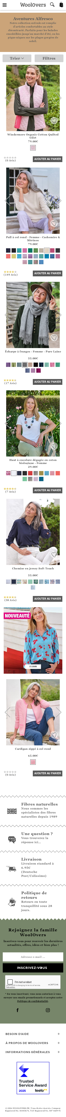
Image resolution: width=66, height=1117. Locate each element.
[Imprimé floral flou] (36, 582)
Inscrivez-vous (32, 967)
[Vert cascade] (58, 365)
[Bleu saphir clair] (19, 365)
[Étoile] (36, 262)
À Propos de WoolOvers (27, 1043)
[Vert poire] (36, 250)
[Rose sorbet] (52, 365)
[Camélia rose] (25, 250)
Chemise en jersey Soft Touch (33, 568)
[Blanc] (14, 473)
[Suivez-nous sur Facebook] (18, 1010)
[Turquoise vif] (41, 256)
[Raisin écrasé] (8, 365)
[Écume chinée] (30, 262)
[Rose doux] (33, 148)
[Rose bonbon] (52, 473)
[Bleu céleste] (47, 256)
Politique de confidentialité (32, 1001)
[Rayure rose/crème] (25, 262)
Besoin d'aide (17, 1034)
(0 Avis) (10, 160)
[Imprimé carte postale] (52, 582)
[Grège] (30, 365)
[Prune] (38, 370)
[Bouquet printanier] (25, 582)
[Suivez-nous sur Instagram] (48, 1010)
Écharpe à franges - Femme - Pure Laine (33, 351)
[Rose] (33, 762)
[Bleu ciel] (47, 473)
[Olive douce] (14, 365)
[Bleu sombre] (27, 370)
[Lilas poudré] (25, 256)
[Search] (52, 5)
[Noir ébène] (14, 250)
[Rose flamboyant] (52, 250)
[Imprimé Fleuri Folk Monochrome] (58, 582)
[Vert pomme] (25, 479)
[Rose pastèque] (58, 473)
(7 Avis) (10, 491)
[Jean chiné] (52, 256)
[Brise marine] (19, 250)
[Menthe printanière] (30, 582)
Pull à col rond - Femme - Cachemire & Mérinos (33, 239)
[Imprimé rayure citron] (33, 587)
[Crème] (47, 250)
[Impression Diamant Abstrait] (8, 473)
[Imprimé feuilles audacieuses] (19, 582)
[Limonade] (14, 256)
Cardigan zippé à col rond (33, 748)
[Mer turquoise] (19, 256)
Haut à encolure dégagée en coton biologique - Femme (33, 461)
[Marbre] (41, 250)
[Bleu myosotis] (41, 582)
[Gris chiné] (25, 365)
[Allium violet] (30, 256)
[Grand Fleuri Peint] (47, 582)
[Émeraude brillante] (30, 250)
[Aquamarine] (47, 365)
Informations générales (28, 1052)
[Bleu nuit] (8, 250)
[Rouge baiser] (30, 473)
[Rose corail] (8, 256)
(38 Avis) (10, 600)
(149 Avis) (11, 274)
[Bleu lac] (41, 262)
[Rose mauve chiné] (58, 256)
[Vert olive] (41, 473)
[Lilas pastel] (33, 370)
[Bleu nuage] (36, 256)
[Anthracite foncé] (58, 250)
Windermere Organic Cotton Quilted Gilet (33, 136)
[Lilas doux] (36, 479)
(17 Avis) (10, 383)
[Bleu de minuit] (41, 479)
